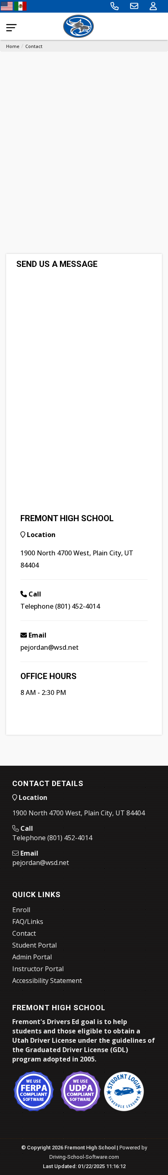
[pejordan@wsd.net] (134, 6)
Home (12, 46)
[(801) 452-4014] (115, 6)
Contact (33, 46)
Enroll (21, 909)
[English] (7, 5)
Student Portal (34, 945)
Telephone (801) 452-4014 (60, 606)
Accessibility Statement (47, 980)
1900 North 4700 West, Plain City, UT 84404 (78, 812)
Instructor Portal (38, 968)
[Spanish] (20, 5)
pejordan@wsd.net (49, 647)
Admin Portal (32, 956)
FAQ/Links (27, 921)
